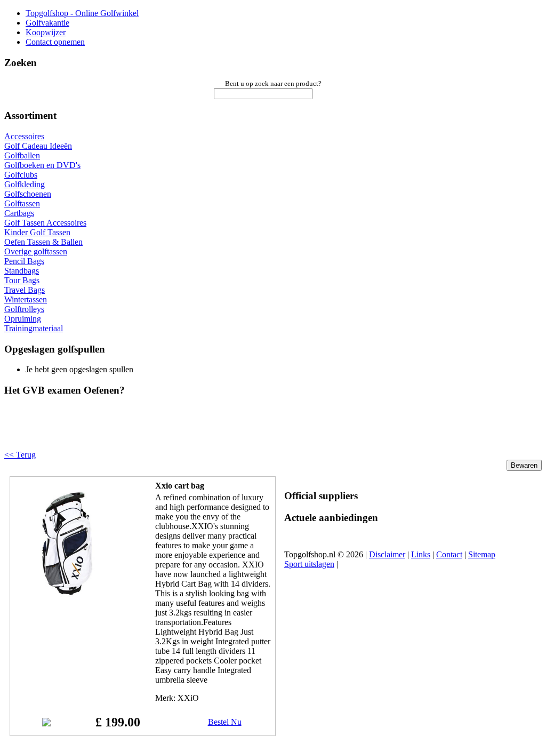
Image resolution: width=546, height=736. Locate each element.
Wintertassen (25, 299)
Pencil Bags (24, 261)
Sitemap (481, 554)
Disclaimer (387, 554)
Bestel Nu (225, 721)
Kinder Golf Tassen (37, 232)
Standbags (21, 270)
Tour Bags (21, 280)
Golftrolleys (24, 309)
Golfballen (22, 155)
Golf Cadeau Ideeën (38, 145)
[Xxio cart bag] (67, 594)
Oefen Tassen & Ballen (43, 241)
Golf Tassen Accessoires (45, 222)
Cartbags (19, 213)
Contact (449, 554)
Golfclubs (20, 174)
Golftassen (22, 203)
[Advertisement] (139, 432)
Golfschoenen (27, 193)
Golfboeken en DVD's (42, 165)
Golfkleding (24, 184)
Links (420, 554)
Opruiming (22, 318)
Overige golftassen (35, 251)
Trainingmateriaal (33, 328)
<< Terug (20, 454)
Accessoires (24, 136)
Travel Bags (24, 289)
